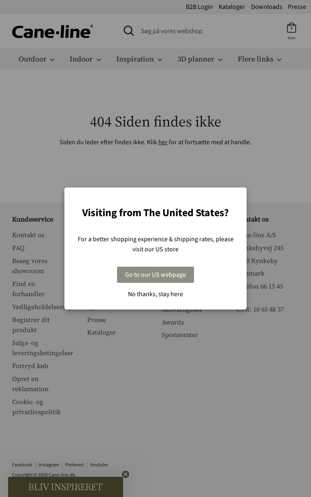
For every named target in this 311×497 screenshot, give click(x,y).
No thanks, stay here (155, 294)
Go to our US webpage (155, 274)
